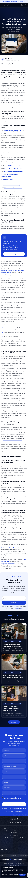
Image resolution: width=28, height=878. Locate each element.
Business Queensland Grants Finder (13, 168)
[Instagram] (10, 823)
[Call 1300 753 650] (21, 5)
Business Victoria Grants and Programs (13, 171)
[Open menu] (25, 5)
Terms (21, 608)
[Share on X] (6, 63)
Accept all (22, 874)
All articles (15, 13)
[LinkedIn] (13, 823)
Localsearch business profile (8, 563)
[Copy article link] (2, 63)
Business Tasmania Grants (10, 182)
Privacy (17, 608)
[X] (7, 823)
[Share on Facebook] (12, 63)
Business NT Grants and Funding (11, 185)
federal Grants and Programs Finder (12, 130)
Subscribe (13, 602)
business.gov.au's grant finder (8, 547)
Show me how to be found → (14, 804)
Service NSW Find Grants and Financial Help (15, 165)
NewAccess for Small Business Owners (12, 440)
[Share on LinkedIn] (9, 63)
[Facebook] (15, 823)
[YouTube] (18, 823)
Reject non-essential (13, 874)
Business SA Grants (8, 179)
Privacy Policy (22, 606)
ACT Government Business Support (13, 188)
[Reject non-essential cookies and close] (25, 868)
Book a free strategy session (13, 254)
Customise (4, 874)
